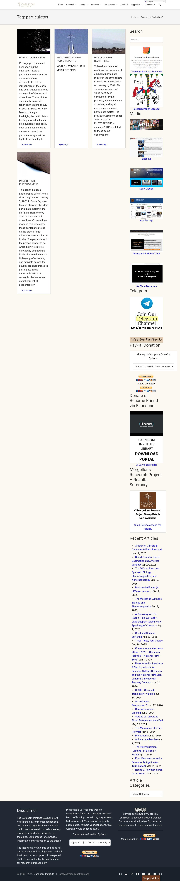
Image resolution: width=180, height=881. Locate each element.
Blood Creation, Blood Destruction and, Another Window (145, 561)
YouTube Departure (146, 286)
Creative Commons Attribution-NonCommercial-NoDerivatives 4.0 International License (140, 821)
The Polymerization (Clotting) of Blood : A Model (144, 750)
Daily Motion (146, 188)
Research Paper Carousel (146, 109)
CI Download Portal (146, 464)
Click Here (140, 524)
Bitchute (146, 158)
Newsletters (110, 5)
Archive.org (146, 220)
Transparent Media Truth (146, 253)
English (150, 2)
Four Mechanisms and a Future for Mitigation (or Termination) (147, 762)
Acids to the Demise (146, 739)
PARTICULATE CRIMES (32, 57)
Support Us (135, 5)
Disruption (141, 735)
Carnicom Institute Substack (146, 71)
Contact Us (150, 5)
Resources (95, 5)
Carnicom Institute (44, 873)
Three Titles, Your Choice (149, 640)
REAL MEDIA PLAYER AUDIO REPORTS (69, 59)
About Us (124, 5)
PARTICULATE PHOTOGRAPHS (28, 182)
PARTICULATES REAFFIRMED (103, 59)
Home (60, 5)
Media (82, 5)
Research (70, 5)
